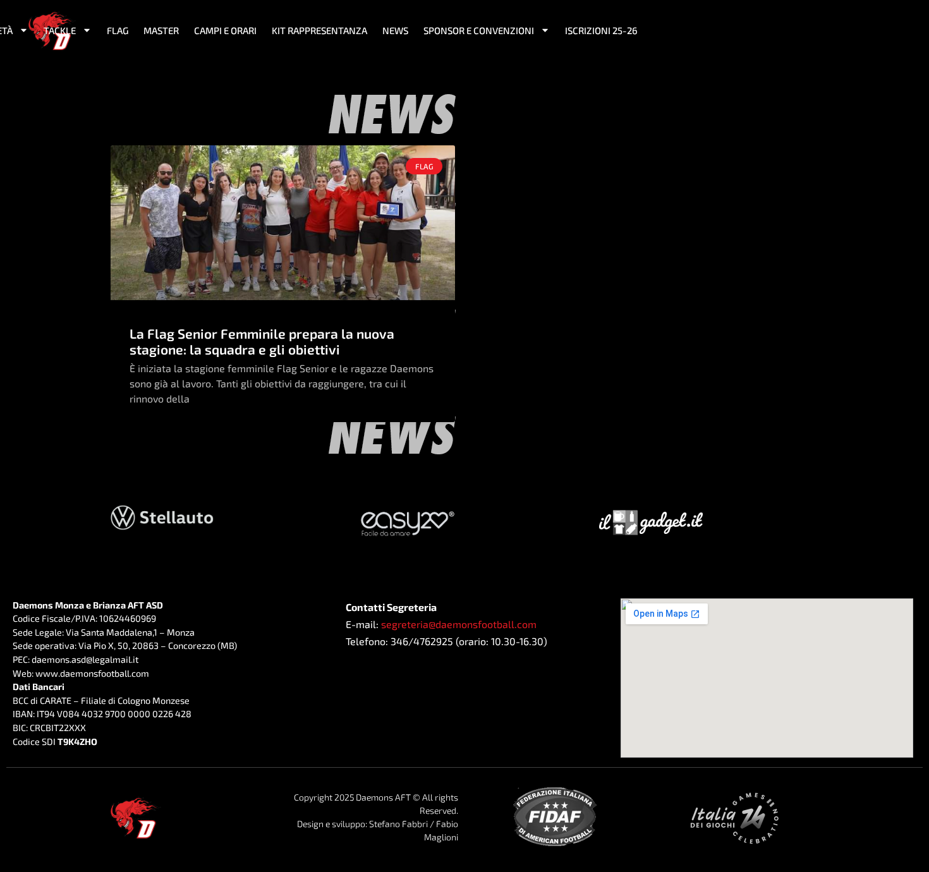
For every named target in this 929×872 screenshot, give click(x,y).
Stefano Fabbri (398, 823)
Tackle (60, 30)
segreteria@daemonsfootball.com (459, 624)
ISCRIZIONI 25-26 (601, 30)
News (395, 30)
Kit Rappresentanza (319, 30)
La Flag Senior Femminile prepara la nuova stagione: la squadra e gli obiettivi (262, 341)
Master (161, 30)
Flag (117, 30)
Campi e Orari (225, 30)
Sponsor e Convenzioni (478, 30)
